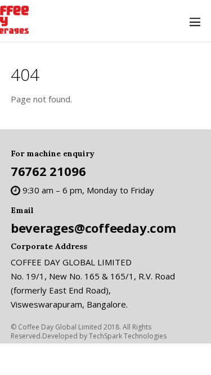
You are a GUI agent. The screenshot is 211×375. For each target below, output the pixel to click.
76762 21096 (48, 170)
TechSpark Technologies (128, 336)
